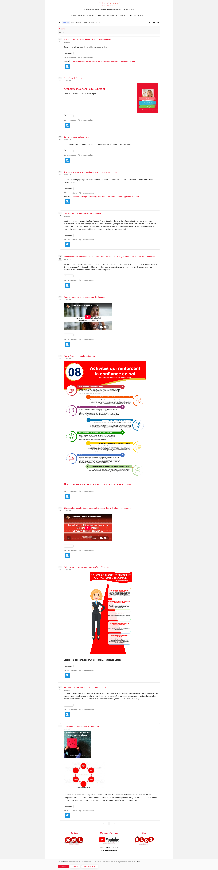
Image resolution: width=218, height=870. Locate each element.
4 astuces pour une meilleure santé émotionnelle (82, 213)
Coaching (123, 15)
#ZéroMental (92, 61)
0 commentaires (87, 58)
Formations (90, 15)
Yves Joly (67, 42)
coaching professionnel (97, 197)
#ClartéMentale (79, 61)
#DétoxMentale (105, 61)
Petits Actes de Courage (73, 78)
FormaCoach (101, 15)
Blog (130, 15)
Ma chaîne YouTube (109, 833)
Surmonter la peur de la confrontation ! (78, 137)
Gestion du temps (80, 197)
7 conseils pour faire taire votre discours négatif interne (85, 687)
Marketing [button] (81, 15)
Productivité (112, 197)
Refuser (75, 866)
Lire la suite (68, 53)
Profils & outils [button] (112, 15)
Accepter (63, 866)
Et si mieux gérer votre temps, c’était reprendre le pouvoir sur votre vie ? (91, 172)
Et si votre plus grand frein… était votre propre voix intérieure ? (87, 39)
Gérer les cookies (89, 866)
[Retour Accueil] (109, 6)
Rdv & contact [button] (138, 15)
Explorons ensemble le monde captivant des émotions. (84, 297)
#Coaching (116, 61)
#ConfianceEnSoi (128, 61)
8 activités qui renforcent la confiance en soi (80, 356)
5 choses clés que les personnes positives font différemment (87, 567)
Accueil (73, 15)
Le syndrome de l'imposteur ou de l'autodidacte (82, 726)
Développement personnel (129, 197)
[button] (147, 15)
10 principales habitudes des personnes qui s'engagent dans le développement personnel (97, 508)
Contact (74, 833)
